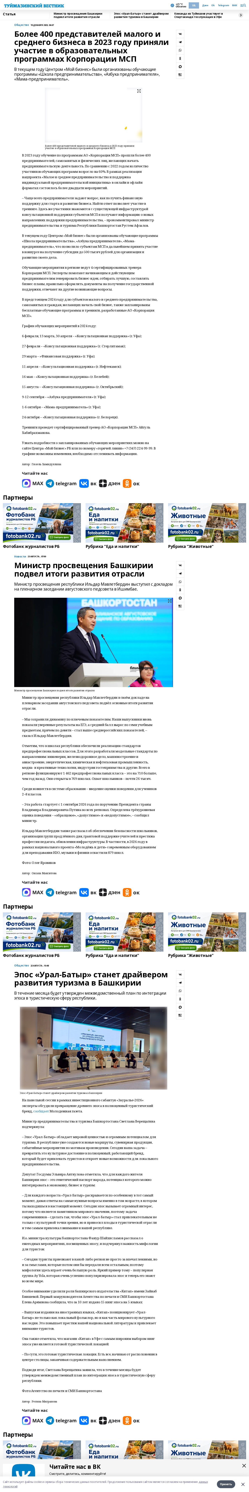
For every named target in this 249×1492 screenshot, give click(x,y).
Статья (9, 14)
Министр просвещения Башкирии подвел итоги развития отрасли (78, 15)
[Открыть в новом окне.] (32, 483)
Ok (213, 5)
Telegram (223, 5)
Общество (21, 25)
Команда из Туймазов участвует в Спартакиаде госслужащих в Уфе (198, 15)
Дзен (205, 5)
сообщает (41, 1111)
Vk (194, 5)
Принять (226, 1484)
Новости (20, 556)
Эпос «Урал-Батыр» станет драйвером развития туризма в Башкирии (141, 15)
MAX (234, 5)
